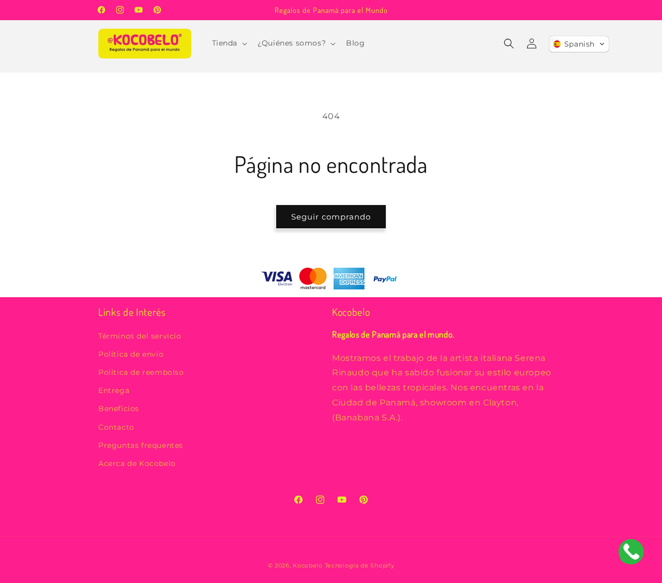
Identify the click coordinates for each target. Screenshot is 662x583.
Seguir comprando (331, 217)
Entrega (113, 391)
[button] (229, 43)
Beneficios (118, 409)
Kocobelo (308, 565)
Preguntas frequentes (140, 445)
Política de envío (130, 354)
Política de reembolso (141, 372)
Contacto (116, 427)
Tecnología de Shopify (360, 565)
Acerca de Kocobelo (137, 463)
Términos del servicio (140, 336)
